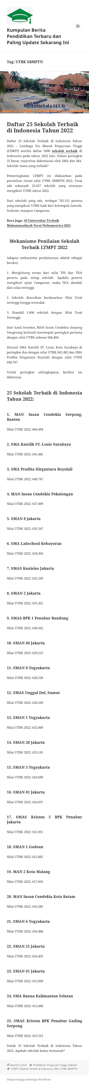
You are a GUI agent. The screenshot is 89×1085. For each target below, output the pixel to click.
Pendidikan (39, 1065)
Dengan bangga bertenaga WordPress (29, 1079)
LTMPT (14, 1068)
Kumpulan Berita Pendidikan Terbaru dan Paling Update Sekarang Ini (38, 36)
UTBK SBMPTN (68, 1068)
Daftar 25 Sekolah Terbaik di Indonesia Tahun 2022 (43, 127)
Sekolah (72, 1065)
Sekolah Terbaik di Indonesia (35, 1068)
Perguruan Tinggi (57, 1065)
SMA (56, 1068)
